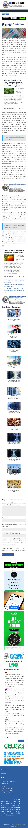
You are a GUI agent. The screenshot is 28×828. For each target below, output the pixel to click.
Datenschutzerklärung (8, 781)
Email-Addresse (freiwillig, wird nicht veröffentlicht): (14, 525)
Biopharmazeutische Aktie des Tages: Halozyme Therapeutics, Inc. (14, 724)
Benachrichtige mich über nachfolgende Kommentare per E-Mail (14, 549)
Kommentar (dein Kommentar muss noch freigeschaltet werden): (14, 504)
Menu (2, 10)
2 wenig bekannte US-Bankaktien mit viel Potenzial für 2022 (14, 290)
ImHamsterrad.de (8, 824)
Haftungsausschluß (7, 788)
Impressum (5, 784)
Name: (4, 518)
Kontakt (4, 786)
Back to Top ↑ (14, 826)
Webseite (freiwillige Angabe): (11, 533)
